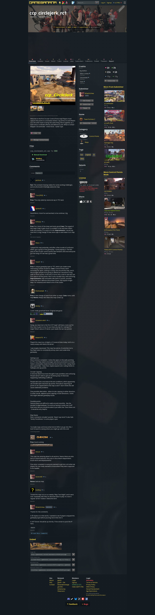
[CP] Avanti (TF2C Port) (112, 230)
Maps (75, 27)
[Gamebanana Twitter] (79, 599)
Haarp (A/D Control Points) (113, 250)
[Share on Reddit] (81, 201)
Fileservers (61, 591)
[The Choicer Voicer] (73, 2)
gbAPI (59, 580)
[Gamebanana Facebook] (86, 599)
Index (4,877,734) (77, 587)
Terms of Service (92, 582)
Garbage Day (108, 143)
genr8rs (60, 587)
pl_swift (106, 162)
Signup (109, 3)
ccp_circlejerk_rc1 (95, 27)
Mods (69, 27)
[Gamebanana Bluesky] (75, 599)
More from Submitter (114, 87)
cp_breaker (108, 191)
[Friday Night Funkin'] (66, 2)
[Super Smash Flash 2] (69, 2)
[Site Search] (97, 2)
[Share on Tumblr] (90, 201)
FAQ (50, 582)
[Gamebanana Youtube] (82, 599)
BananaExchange (63, 585)
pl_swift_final (108, 123)
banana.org (61, 589)
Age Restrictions (91, 591)
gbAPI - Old (61, 582)
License (82, 178)
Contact (52, 585)
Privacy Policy (90, 585)
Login (74, 580)
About (51, 580)
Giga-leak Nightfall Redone (112, 210)
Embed (33, 539)
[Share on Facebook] (87, 201)
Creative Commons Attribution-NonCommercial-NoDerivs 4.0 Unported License (88, 189)
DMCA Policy (90, 587)
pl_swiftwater (108, 103)
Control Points (83, 27)
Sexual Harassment (92, 589)
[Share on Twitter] (84, 201)
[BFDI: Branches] (63, 2)
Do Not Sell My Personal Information (96, 595)
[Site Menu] (125, 2)
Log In (103, 3)
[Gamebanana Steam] (72, 599)
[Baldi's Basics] (60, 2)
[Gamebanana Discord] (68, 599)
